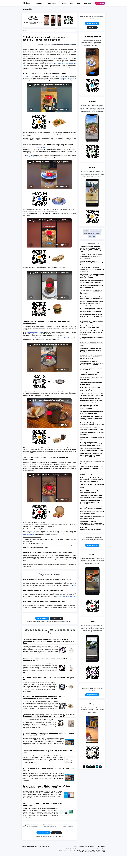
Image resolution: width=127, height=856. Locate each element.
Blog (71, 3)
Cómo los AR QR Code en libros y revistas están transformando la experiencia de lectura (92, 485)
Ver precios (56, 833)
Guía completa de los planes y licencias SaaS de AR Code (91, 383)
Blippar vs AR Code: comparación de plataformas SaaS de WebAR (90, 491)
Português (98, 850)
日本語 (70, 850)
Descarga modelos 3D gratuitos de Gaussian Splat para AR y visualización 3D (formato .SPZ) (92, 269)
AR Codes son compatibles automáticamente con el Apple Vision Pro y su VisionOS (92, 461)
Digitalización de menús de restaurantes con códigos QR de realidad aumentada (46, 38)
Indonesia (61, 850)
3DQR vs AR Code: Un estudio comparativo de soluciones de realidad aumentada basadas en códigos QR (91, 443)
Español (81, 849)
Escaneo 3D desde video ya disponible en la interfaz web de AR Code (49, 751)
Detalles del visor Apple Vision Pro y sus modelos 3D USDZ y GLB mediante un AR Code (91, 468)
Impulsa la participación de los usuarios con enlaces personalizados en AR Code (91, 428)
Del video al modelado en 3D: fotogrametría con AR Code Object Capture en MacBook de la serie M (46, 787)
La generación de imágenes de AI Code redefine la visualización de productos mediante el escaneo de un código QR (49, 715)
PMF (96, 846)
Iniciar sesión (88, 3)
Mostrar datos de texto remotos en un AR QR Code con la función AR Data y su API (91, 394)
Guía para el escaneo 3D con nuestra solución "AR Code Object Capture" (49, 769)
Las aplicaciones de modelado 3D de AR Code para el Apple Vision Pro (91, 373)
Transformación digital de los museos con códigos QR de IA (91, 369)
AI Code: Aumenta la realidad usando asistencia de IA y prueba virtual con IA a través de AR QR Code (91, 389)
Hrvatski (98, 849)
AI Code (92, 621)
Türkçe (94, 851)
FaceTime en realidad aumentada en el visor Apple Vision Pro (90, 473)
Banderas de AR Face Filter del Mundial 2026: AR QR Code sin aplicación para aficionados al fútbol (91, 256)
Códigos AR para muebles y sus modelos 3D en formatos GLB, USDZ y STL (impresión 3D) (91, 502)
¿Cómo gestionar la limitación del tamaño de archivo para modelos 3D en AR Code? (91, 449)
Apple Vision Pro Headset (66, 78)
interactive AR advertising (29, 534)
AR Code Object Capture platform (34, 332)
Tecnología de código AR (42, 44)
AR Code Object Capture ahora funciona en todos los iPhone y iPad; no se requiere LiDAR (48, 734)
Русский (81, 851)
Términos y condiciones (79, 846)
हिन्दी (95, 849)
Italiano (65, 850)
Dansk (67, 849)
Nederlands (88, 850)
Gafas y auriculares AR (89, 233)
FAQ (78, 3)
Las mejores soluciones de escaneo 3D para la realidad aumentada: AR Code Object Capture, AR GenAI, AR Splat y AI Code (48, 641)
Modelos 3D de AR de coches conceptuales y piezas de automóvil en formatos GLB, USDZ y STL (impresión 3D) (92, 523)
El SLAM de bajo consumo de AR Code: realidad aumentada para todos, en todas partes (91, 343)
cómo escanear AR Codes (62, 67)
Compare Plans (56, 618)
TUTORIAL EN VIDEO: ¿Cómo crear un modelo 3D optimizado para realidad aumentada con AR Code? (91, 455)
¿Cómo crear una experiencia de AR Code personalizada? (92, 433)
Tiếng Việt (103, 851)
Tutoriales (98, 233)
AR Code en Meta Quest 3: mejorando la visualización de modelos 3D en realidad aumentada (91, 418)
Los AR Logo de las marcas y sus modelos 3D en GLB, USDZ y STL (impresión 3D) (92, 507)
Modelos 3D (85, 230)
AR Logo (92, 704)
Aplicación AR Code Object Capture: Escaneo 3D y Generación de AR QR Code (92, 423)
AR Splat (92, 167)
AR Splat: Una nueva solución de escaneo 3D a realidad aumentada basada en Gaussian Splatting (45, 697)
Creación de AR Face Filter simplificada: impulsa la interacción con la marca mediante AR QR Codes (91, 356)
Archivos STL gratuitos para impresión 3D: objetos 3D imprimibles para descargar (92, 281)
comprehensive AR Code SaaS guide (66, 596)
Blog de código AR (29, 9)
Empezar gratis (100, 3)
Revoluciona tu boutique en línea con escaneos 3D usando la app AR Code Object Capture (90, 350)
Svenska (87, 851)
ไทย (91, 851)
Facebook (62, 44)
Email (70, 44)
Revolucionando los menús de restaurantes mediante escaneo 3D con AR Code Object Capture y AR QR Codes (92, 363)
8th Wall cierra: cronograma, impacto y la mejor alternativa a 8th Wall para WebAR (91, 297)
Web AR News (92, 236)
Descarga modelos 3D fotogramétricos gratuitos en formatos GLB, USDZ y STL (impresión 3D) (91, 292)
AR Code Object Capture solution (46, 148)
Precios (64, 3)
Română (103, 850)
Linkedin (66, 44)
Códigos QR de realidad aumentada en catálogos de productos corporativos (91, 528)
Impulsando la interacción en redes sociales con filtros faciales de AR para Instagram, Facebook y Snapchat (91, 400)
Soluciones (39, 3)
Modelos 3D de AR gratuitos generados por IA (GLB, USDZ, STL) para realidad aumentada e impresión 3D (92, 275)
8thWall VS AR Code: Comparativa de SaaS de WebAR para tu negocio (92, 512)
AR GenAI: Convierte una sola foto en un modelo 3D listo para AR (48, 678)
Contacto (103, 846)
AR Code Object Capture (92, 37)
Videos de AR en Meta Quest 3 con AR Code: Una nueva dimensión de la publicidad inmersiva (90, 406)
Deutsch (72, 849)
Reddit (74, 44)
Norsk (83, 850)
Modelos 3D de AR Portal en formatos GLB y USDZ (92, 438)
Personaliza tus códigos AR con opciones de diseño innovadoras (44, 804)
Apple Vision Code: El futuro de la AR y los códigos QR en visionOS (92, 517)
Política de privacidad (89, 846)
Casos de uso (52, 3)
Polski (93, 850)
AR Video (92, 554)
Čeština (63, 849)
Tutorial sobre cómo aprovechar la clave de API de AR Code (92, 378)
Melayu (78, 850)
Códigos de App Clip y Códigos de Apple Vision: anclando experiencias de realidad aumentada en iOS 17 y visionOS (91, 479)
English (76, 849)
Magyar (103, 849)
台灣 (98, 851)
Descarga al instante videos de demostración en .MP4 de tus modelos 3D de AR (48, 660)
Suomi (86, 849)
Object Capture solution (31, 392)
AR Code (26, 3)
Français (90, 849)
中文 (59, 849)
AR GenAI (31, 155)
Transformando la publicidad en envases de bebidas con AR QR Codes (91, 412)
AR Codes (25, 76)
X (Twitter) (57, 44)
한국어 (74, 850)
